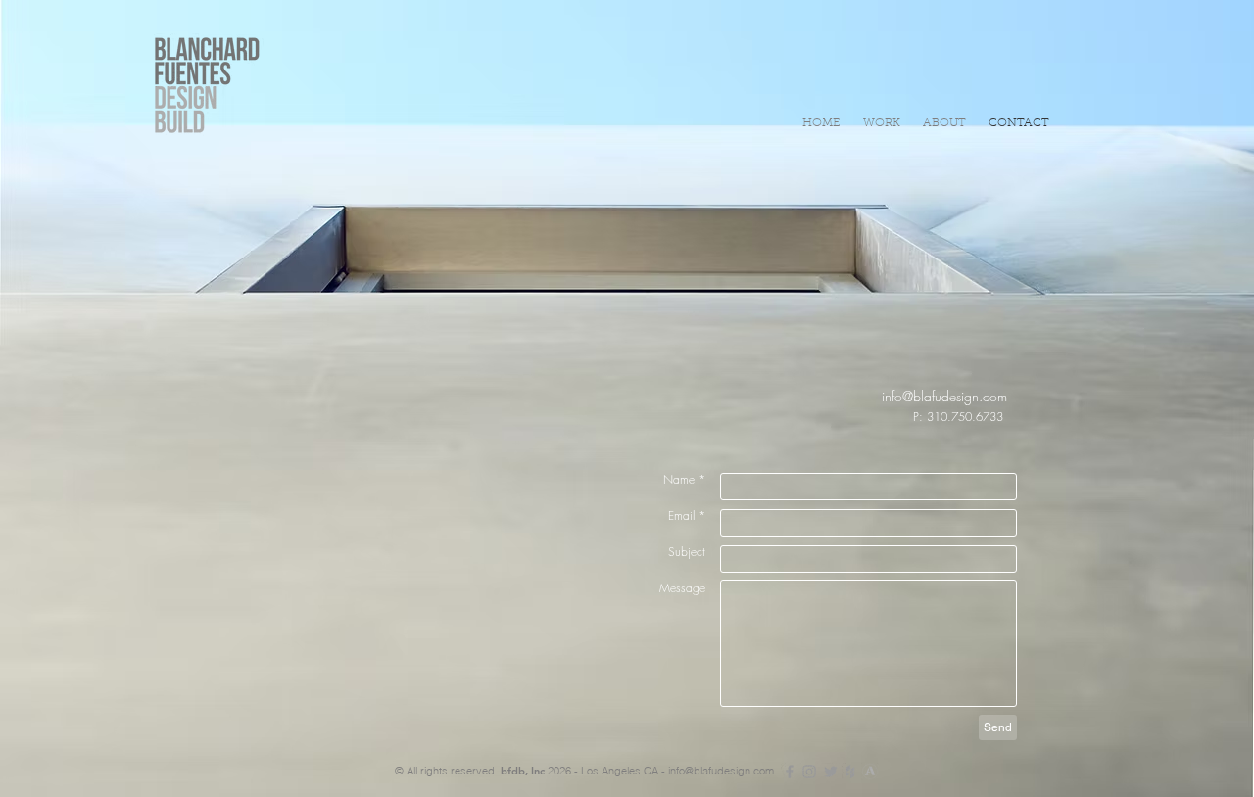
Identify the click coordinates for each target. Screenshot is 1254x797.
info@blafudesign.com (721, 770)
